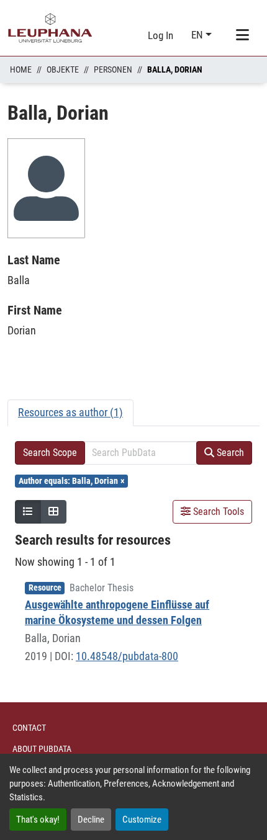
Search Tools (217, 511)
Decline (91, 819)
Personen (113, 69)
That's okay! (38, 819)
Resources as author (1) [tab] (70, 412)
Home (21, 69)
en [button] (198, 35)
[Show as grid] (53, 512)
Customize (141, 819)
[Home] (50, 27)
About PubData (41, 749)
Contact (29, 728)
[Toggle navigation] (242, 35)
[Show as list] (28, 512)
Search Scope (50, 452)
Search (229, 452)
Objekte (63, 69)
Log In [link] (160, 35)
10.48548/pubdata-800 (127, 656)
